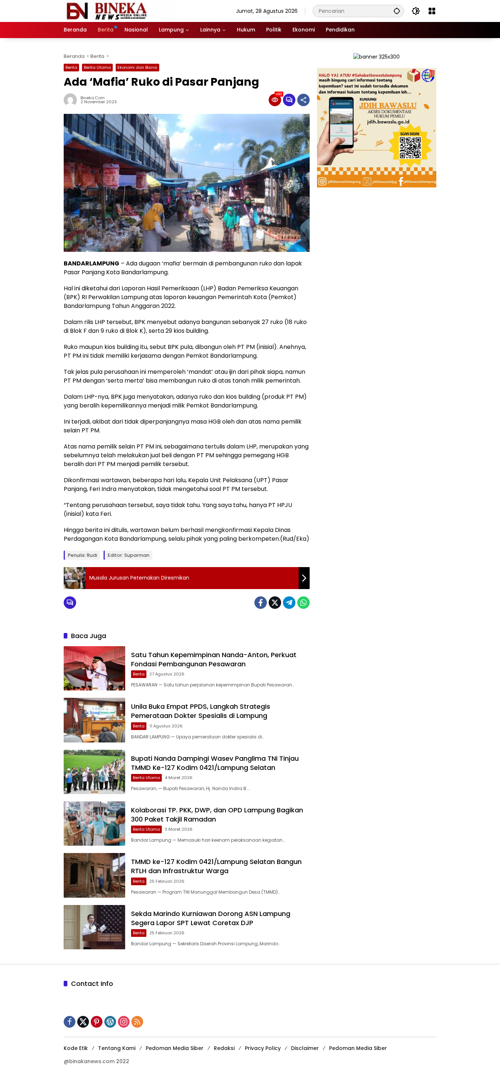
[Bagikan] (303, 100)
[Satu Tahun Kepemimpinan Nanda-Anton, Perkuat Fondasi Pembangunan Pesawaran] (94, 668)
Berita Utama (97, 67)
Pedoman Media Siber (175, 1048)
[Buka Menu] (432, 11)
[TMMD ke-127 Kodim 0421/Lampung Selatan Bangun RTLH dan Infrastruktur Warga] (94, 875)
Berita (71, 67)
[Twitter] (275, 602)
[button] (396, 11)
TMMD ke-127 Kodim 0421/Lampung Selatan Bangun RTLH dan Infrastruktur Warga (216, 866)
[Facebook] (260, 602)
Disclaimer (305, 1048)
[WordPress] (110, 1022)
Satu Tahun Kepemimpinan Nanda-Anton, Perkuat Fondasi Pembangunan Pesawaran (213, 659)
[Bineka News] (120, 10)
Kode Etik (76, 1048)
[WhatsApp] (303, 602)
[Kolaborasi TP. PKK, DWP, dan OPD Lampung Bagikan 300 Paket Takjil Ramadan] (94, 823)
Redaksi (224, 1048)
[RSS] (137, 1022)
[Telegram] (289, 602)
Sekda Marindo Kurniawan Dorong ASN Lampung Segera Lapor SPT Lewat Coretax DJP (210, 918)
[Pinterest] (96, 1022)
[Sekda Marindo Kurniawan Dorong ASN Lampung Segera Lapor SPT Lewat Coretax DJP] (94, 927)
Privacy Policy (263, 1048)
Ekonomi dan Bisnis (137, 67)
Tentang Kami (116, 1048)
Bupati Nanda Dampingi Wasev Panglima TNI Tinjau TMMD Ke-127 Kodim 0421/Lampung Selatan (215, 763)
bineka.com (93, 98)
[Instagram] (124, 1022)
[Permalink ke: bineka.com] (72, 100)
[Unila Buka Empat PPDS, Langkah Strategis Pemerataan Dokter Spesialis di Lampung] (94, 720)
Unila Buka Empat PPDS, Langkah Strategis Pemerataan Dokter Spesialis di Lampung (200, 711)
